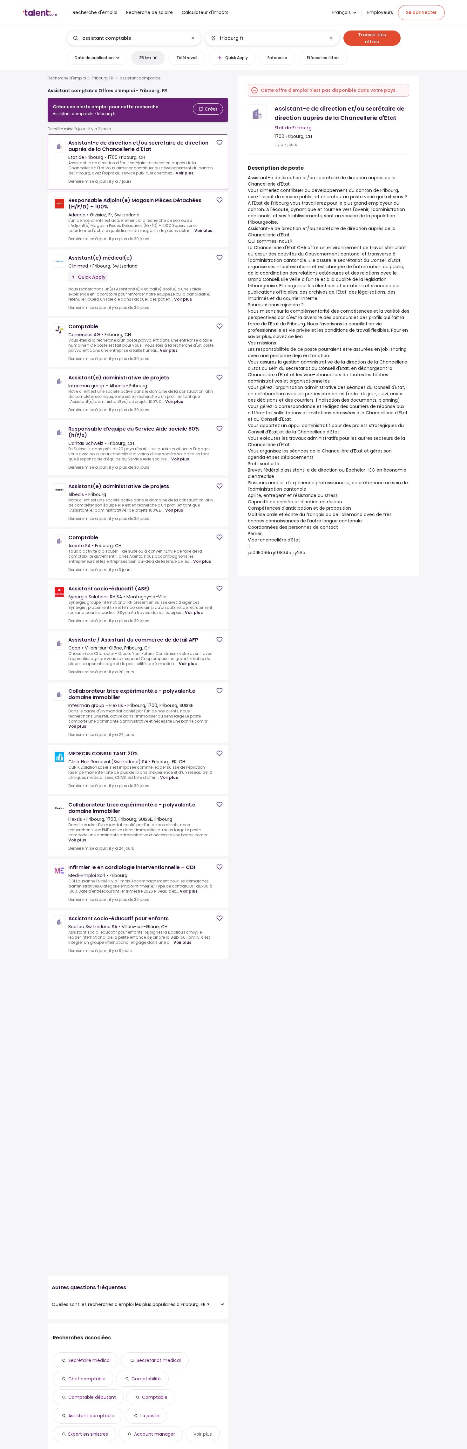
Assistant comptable (91, 1415)
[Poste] (128, 38)
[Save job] (219, 142)
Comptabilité (146, 1379)
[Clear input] (193, 38)
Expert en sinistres (88, 1434)
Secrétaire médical (89, 1360)
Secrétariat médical (159, 1360)
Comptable (154, 1397)
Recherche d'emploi (67, 78)
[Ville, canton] (266, 38)
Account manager (154, 1434)
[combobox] (133, 38)
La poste (149, 1415)
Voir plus (184, 173)
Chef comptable (86, 1379)
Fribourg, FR (103, 78)
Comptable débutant (92, 1397)
